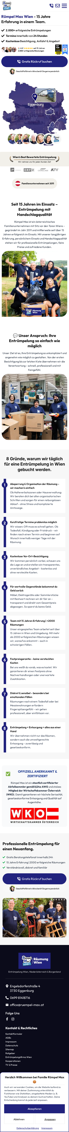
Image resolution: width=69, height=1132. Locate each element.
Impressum (11, 1041)
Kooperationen (13, 1061)
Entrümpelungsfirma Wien (18, 1057)
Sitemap (9, 1049)
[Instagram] (12, 1019)
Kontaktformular (13, 1033)
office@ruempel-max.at (27, 1005)
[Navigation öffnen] (64, 6)
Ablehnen (19, 1119)
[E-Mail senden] (57, 5)
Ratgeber (10, 1053)
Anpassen (50, 1119)
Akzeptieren (35, 1108)
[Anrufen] (51, 6)
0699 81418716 (20, 998)
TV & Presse (11, 1064)
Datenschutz (11, 1045)
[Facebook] (7, 1019)
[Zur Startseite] (7, 6)
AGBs (8, 1037)
